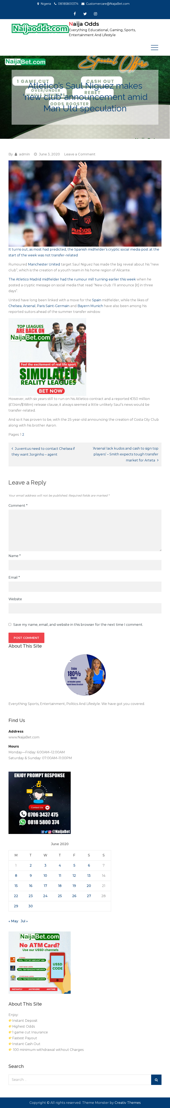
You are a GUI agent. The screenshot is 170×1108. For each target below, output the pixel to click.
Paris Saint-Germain (53, 306)
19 (74, 886)
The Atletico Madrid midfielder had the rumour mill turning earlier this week (72, 279)
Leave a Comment (79, 154)
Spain (96, 300)
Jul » (24, 921)
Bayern (83, 306)
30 (30, 906)
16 (30, 886)
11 (60, 876)
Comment (18, 506)
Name (14, 556)
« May (13, 921)
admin (24, 154)
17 (45, 886)
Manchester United (44, 264)
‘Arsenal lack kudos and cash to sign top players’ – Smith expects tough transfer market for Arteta (125, 454)
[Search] (156, 1080)
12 (74, 876)
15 (16, 886)
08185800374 (68, 4)
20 (89, 886)
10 (45, 876)
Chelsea (15, 306)
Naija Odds (84, 24)
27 (89, 896)
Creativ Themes (128, 1103)
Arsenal (29, 306)
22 (16, 896)
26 (74, 896)
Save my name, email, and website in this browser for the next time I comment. (78, 624)
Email (14, 577)
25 (60, 896)
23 (31, 896)
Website (15, 599)
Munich (96, 306)
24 (45, 896)
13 (89, 876)
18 (60, 886)
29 (16, 906)
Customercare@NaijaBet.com (108, 4)
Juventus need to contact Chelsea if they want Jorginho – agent (43, 451)
